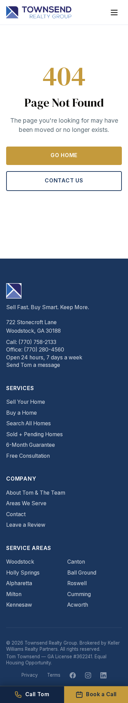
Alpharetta (19, 583)
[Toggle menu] (114, 12)
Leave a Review (25, 525)
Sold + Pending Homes (34, 434)
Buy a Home (21, 413)
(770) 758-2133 (37, 342)
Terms (53, 675)
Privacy (30, 675)
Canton (76, 562)
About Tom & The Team (35, 493)
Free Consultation (28, 456)
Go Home (64, 155)
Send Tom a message (33, 365)
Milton (14, 594)
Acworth (77, 605)
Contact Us (64, 180)
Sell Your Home (25, 402)
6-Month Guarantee (30, 445)
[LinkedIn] (103, 675)
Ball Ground (81, 572)
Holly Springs (23, 572)
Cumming (79, 594)
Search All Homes (28, 423)
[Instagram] (88, 675)
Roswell (77, 583)
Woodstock (20, 562)
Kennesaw (19, 605)
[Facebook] (73, 675)
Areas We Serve (26, 503)
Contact (16, 514)
